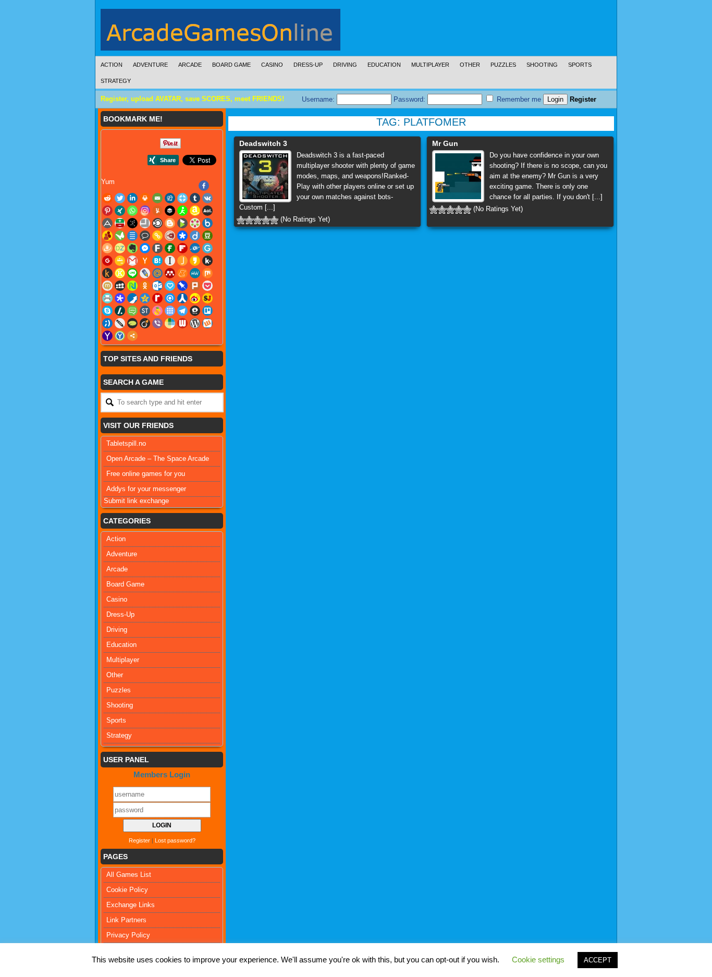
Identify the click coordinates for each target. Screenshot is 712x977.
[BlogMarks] (182, 223)
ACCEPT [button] (597, 960)
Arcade (190, 65)
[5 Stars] (274, 220)
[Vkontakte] (207, 198)
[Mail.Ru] (157, 273)
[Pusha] (132, 298)
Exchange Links (130, 905)
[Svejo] (157, 311)
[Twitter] (120, 198)
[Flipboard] (182, 248)
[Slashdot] (120, 311)
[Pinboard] (182, 285)
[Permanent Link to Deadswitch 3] (265, 176)
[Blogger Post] (170, 223)
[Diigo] (195, 235)
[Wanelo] (170, 323)
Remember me (518, 99)
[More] (132, 336)
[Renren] (182, 298)
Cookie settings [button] (538, 959)
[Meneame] (182, 273)
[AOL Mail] (207, 210)
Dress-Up (308, 65)
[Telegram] (182, 311)
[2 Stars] (249, 220)
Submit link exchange (136, 501)
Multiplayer (430, 65)
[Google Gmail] (132, 260)
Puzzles (503, 65)
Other (470, 65)
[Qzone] (145, 298)
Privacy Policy (128, 935)
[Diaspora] (182, 235)
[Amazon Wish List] (195, 210)
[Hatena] (157, 260)
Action (111, 65)
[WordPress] (195, 323)
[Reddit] (107, 198)
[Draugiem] (107, 248)
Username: (319, 99)
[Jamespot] (182, 260)
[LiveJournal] (145, 273)
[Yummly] (157, 210)
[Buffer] (170, 210)
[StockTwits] (145, 311)
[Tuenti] (107, 323)
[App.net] (107, 223)
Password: (410, 99)
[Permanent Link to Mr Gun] (458, 176)
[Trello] (207, 311)
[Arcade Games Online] (220, 32)
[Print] (145, 198)
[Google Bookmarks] (107, 260)
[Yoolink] (120, 336)
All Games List (128, 874)
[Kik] (207, 260)
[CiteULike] (132, 235)
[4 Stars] (266, 220)
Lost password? (175, 840)
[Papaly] (170, 285)
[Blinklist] (157, 223)
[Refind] (170, 298)
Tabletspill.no (126, 443)
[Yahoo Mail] (107, 336)
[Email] (157, 198)
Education (384, 65)
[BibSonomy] (132, 223)
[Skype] (107, 311)
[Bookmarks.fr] (195, 223)
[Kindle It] (107, 273)
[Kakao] (195, 260)
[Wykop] (207, 323)
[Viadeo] (145, 323)
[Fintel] (170, 248)
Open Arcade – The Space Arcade (157, 458)
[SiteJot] (207, 298)
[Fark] (157, 248)
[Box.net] (207, 223)
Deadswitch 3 (263, 143)
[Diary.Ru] (170, 235)
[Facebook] (204, 185)
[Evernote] (132, 248)
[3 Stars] (257, 220)
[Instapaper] (170, 260)
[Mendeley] (170, 273)
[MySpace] (120, 285)
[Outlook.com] (157, 285)
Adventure (150, 65)
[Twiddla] (120, 323)
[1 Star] (241, 220)
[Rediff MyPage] (157, 298)
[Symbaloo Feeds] (170, 311)
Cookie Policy (127, 890)
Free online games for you (145, 474)
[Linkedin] (132, 198)
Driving (345, 65)
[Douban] (207, 235)
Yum (108, 182)
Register (583, 99)
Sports (580, 65)
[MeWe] (195, 273)
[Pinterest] (107, 210)
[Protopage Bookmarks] (120, 298)
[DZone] (120, 248)
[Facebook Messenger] (145, 248)
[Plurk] (195, 285)
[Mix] (207, 273)
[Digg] (170, 198)
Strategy (116, 81)
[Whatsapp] (132, 210)
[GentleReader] (207, 248)
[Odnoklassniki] (145, 285)
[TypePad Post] (132, 323)
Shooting (542, 65)
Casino (272, 65)
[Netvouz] (132, 285)
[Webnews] (182, 323)
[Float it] (182, 198)
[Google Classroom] (120, 260)
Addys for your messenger (146, 489)
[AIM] (182, 210)
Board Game (231, 65)
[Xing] (120, 210)
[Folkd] (195, 248)
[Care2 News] (120, 235)
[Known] (120, 273)
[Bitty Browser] (145, 223)
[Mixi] (107, 285)
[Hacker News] (145, 260)
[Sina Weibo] (195, 298)
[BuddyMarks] (107, 235)
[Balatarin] (120, 223)
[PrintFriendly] (107, 298)
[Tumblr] (195, 198)
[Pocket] (207, 285)
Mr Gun (445, 143)
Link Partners (126, 920)
